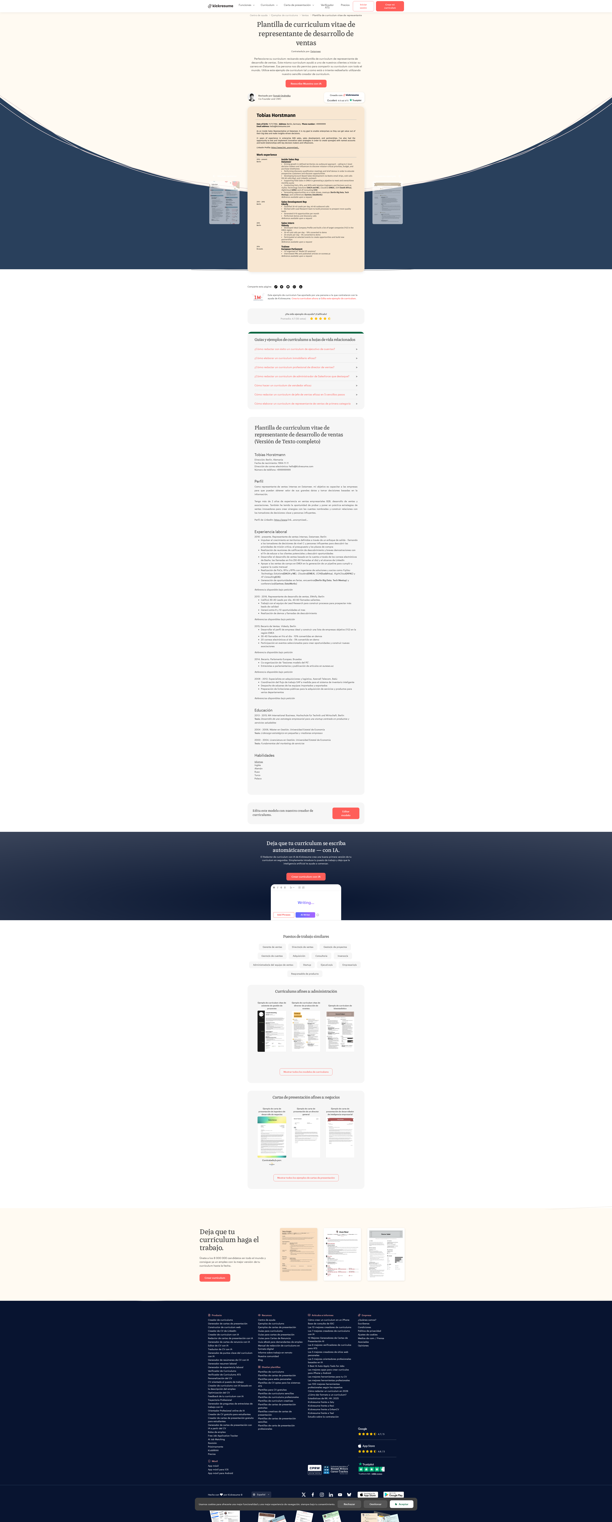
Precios (345, 4)
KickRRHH (213, 1450)
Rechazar (349, 1504)
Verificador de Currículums (222, 1371)
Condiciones (364, 1327)
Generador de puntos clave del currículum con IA (230, 1354)
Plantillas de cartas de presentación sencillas (277, 1420)
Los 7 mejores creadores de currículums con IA (329, 1332)
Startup (307, 964)
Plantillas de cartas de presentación (277, 1375)
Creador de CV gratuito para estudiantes (229, 1414)
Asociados (363, 1341)
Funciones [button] (245, 4)
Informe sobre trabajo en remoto (275, 1352)
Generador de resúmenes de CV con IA (228, 1360)
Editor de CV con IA (218, 1345)
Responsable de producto (304, 973)
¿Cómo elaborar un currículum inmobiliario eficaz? (285, 358)
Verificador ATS (327, 6)
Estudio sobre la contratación (323, 1416)
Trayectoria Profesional (220, 1400)
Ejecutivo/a (327, 964)
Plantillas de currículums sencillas (276, 1393)
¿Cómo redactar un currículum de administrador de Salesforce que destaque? (302, 376)
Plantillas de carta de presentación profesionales (276, 1427)
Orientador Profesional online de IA (226, 1410)
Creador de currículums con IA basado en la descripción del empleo (230, 1387)
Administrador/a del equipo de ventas (273, 964)
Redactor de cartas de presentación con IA (230, 1338)
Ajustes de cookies (368, 1334)
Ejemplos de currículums (271, 1323)
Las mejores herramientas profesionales (329, 1380)
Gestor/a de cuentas (272, 955)
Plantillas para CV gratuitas (272, 1389)
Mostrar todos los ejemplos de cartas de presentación (306, 1177)
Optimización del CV (219, 1392)
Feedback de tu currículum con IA (226, 1396)
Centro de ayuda (266, 1319)
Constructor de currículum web (224, 1327)
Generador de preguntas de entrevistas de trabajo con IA (230, 1405)
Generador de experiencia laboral (225, 1367)
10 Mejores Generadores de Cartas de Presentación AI (328, 1339)
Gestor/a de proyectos (335, 947)
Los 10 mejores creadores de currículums (329, 1327)
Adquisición (299, 955)
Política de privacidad (369, 1330)
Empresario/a (349, 964)
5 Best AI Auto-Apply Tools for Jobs (326, 1366)
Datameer (315, 51)
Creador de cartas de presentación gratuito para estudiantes (231, 1420)
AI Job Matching (216, 1439)
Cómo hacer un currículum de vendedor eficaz (283, 385)
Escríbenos (363, 1323)
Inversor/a (343, 955)
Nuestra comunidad (268, 1356)
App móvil (213, 1465)
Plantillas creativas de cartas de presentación (275, 1413)
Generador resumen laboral (222, 1363)
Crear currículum (215, 1277)
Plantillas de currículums (271, 1371)
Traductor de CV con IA (220, 1349)
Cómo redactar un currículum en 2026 (328, 1391)
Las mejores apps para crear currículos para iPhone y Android (328, 1371)
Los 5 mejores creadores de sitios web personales (328, 1354)
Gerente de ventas (272, 947)
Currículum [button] (267, 4)
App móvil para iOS (218, 1469)
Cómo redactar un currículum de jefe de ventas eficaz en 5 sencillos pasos (300, 394)
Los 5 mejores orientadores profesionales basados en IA (329, 1361)
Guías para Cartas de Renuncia (274, 1338)
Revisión (212, 1443)
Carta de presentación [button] (297, 4)
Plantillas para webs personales (274, 1379)
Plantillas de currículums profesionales (278, 1397)
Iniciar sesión (363, 6)
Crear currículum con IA (306, 876)
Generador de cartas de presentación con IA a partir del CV (230, 1427)
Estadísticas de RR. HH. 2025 (323, 1398)
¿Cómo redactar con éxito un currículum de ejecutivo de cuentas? (295, 348)
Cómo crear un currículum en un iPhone (328, 1319)
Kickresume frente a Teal (321, 1413)
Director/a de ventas (302, 947)
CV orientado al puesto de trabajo (226, 1382)
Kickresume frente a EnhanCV (323, 1409)
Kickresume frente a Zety (321, 1402)
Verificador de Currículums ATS (224, 1374)
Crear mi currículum (390, 6)
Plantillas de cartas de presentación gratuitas (277, 1406)
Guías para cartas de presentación (276, 1334)
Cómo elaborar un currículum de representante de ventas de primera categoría (303, 403)
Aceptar (403, 1504)
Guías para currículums (270, 1330)
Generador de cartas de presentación (227, 1323)
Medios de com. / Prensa (371, 1338)
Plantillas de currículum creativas (275, 1400)
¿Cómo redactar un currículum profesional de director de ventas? (294, 367)
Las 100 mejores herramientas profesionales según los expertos (325, 1386)
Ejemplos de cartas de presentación (277, 1327)
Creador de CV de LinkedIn (222, 1330)
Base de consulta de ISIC (321, 1323)
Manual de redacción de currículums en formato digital (279, 1347)
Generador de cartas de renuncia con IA (229, 1341)
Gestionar (375, 1504)
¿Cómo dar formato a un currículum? (327, 1394)
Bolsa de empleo (217, 1432)
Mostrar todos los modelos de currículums (306, 1071)
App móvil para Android (220, 1473)
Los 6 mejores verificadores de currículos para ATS (329, 1347)
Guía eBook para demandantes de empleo (280, 1341)
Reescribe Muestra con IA (306, 83)
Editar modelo (345, 813)
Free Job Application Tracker (223, 1435)
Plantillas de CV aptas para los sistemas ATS (279, 1384)
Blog (260, 1360)
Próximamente (215, 1446)
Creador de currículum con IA (223, 1334)
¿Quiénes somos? (367, 1319)
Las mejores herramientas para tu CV (327, 1376)
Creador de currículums (220, 1319)
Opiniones (363, 1345)
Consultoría (321, 955)
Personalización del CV (220, 1378)
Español (261, 1494)
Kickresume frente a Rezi (321, 1405)
